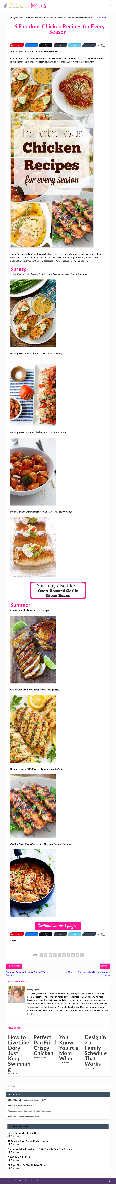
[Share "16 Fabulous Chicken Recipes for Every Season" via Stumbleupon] (73, 955)
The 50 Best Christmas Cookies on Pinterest (23, 1117)
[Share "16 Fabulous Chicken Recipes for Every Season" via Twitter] (46, 955)
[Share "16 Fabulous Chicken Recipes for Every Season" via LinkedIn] (64, 955)
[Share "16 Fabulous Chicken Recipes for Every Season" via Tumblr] (55, 955)
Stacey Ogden (33, 990)
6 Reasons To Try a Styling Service (20, 1105)
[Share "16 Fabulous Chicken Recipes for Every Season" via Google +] (50, 955)
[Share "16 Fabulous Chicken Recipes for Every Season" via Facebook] (41, 955)
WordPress (37, 1181)
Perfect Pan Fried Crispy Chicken (45, 1045)
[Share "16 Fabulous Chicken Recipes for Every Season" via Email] (77, 955)
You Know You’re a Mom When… (69, 1048)
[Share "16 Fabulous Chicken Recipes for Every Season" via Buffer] (68, 955)
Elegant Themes (19, 1181)
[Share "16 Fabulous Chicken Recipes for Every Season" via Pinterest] (59, 955)
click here (101, 17)
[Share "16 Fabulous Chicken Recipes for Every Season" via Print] (82, 955)
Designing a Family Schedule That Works (96, 1050)
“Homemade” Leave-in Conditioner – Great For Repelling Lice (29, 1111)
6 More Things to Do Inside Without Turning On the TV (27, 1100)
